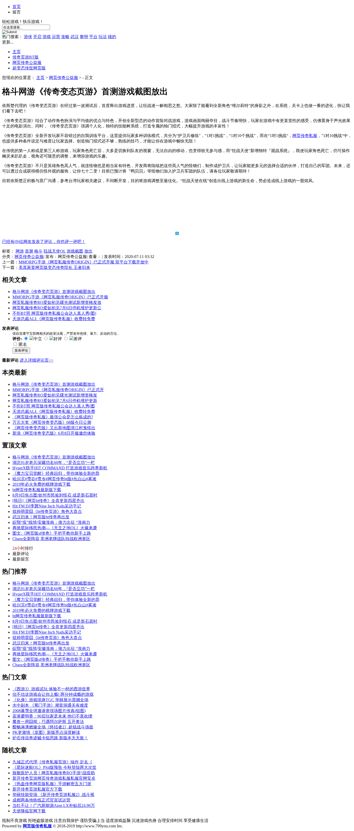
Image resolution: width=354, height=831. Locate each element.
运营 (56, 36)
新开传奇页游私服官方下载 (37, 789)
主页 (16, 51)
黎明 (84, 36)
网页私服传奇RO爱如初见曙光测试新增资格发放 (56, 302)
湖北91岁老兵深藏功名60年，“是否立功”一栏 (53, 462)
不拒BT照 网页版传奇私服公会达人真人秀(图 (53, 406)
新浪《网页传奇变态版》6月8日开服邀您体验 (53, 433)
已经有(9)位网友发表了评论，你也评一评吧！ (44, 241)
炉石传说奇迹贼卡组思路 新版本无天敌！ (50, 738)
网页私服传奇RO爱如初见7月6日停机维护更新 (54, 400)
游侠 (28, 36)
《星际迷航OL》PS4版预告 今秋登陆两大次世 (54, 767)
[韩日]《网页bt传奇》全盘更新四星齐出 (48, 500)
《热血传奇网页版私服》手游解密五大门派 (51, 784)
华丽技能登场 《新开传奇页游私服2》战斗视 (53, 794)
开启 (37, 36)
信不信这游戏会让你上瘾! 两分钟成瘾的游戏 (53, 694)
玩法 (102, 36)
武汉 (74, 36)
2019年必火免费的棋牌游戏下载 (41, 484)
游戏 (47, 36)
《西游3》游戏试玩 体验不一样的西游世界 (51, 689)
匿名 (23, 344)
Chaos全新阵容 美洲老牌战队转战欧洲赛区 (51, 538)
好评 (58, 338)
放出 (88, 251)
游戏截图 (75, 251)
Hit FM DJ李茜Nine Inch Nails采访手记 (46, 506)
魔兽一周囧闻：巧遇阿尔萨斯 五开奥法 (48, 721)
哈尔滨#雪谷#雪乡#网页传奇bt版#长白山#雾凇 (54, 479)
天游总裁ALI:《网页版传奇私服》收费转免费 (53, 319)
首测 (29, 251)
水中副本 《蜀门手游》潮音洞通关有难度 (50, 705)
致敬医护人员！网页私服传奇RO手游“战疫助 (53, 773)
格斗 (38, 251)
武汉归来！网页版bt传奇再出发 (40, 517)
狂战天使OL (55, 251)
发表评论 (21, 350)
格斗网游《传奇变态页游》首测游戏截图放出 (53, 291)
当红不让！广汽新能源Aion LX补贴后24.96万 (53, 805)
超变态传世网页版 (29, 68)
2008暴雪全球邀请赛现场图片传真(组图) (49, 710)
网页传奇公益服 (26, 62)
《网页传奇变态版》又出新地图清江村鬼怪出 (53, 428)
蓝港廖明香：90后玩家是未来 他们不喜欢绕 (52, 716)
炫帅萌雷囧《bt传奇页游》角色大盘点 (47, 511)
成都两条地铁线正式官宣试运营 (41, 800)
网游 (20, 251)
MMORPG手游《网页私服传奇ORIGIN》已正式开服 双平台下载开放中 (83, 262)
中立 (38, 338)
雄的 (112, 36)
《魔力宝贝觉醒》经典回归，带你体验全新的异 (56, 473)
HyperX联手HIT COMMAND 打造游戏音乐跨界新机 (59, 468)
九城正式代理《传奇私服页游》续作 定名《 (52, 762)
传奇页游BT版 (25, 57)
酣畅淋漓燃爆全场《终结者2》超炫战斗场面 (52, 727)
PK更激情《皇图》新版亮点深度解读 (46, 732)
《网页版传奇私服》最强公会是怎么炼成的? (52, 417)
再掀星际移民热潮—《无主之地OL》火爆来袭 (54, 528)
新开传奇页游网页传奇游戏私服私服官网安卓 (53, 778)
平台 (93, 36)
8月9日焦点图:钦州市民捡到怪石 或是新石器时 (54, 495)
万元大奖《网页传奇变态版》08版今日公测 (51, 422)
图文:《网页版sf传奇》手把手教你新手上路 (51, 533)
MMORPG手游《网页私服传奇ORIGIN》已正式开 (58, 390)
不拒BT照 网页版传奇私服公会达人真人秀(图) (54, 313)
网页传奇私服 (304, 135)
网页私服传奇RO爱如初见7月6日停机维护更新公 (56, 308)
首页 (16, 6)
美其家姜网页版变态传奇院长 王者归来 (54, 267)
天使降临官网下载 (29, 811)
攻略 (65, 36)
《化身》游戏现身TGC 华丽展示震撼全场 (50, 700)
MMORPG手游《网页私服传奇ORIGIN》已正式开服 (60, 297)
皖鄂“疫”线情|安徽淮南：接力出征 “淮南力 (51, 522)
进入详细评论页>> (36, 360)
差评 (78, 338)
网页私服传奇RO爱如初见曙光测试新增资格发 (54, 395)
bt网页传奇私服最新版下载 (36, 490)
